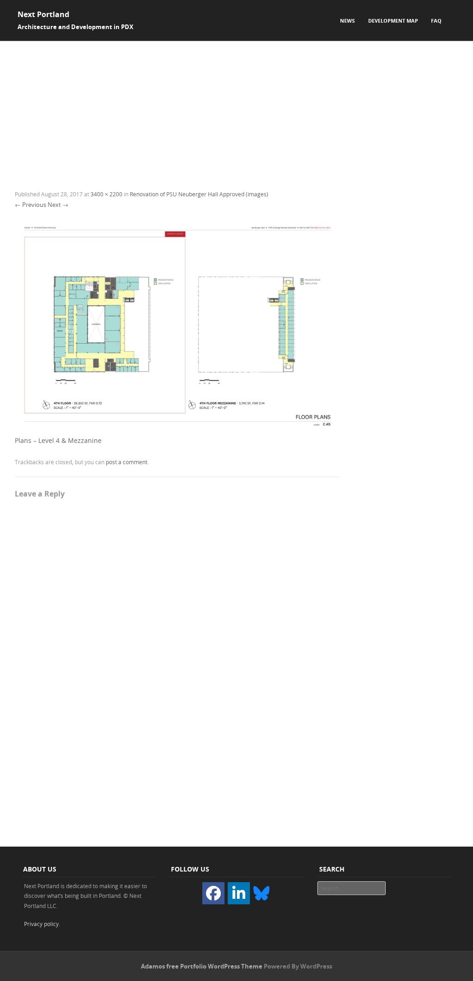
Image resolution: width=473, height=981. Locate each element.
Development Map (393, 20)
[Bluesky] (261, 892)
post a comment (126, 462)
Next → (58, 204)
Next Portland (43, 14)
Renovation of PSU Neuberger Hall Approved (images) (199, 194)
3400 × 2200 (106, 194)
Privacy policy (41, 923)
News (347, 20)
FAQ (436, 20)
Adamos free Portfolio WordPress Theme (201, 966)
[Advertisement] (236, 110)
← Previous (30, 204)
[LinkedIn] (239, 893)
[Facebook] (213, 893)
